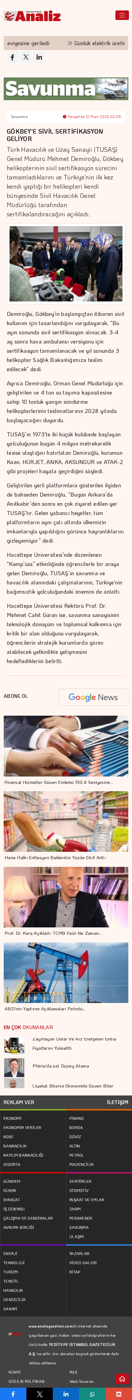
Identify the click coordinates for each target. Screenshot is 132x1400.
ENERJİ (10, 1253)
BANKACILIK (14, 1145)
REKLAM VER (19, 1102)
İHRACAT (11, 1199)
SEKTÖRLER (80, 1181)
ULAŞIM (76, 1236)
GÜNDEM (12, 1181)
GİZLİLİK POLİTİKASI (27, 1381)
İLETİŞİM (117, 1102)
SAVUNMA (79, 1227)
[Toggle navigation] (122, 15)
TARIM (75, 1208)
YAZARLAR (79, 1253)
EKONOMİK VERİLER (22, 1127)
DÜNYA (10, 1190)
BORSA (76, 1127)
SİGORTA (11, 1164)
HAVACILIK (13, 1290)
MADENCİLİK (81, 1164)
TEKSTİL (11, 1281)
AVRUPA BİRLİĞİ (18, 1227)
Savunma (19, 116)
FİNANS (76, 1118)
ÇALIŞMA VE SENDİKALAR (28, 1218)
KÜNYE (15, 1372)
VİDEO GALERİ (83, 1262)
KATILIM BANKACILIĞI (23, 1155)
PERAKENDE (81, 1218)
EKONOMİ (12, 1118)
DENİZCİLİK (14, 1299)
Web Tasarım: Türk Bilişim (82, 1385)
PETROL (76, 1155)
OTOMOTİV (78, 1190)
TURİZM (10, 1271)
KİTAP (74, 1271)
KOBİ (8, 1136)
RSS (73, 1371)
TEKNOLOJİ (14, 1262)
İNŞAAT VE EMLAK (86, 1199)
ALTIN (74, 1145)
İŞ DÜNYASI (14, 1208)
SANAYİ (10, 1308)
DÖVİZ (75, 1136)
